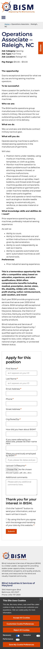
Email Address (13, 389)
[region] (21, 623)
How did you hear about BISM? (21, 429)
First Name (12, 369)
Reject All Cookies (21, 630)
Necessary (7, 635)
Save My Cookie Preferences (21, 644)
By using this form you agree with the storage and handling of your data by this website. (21, 522)
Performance (8, 639)
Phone (9, 399)
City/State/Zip (13, 419)
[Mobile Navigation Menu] (3, 17)
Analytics (27, 635)
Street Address (13, 409)
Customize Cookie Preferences (20, 624)
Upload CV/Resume (16, 466)
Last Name (12, 379)
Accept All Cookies (21, 618)
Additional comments (16, 477)
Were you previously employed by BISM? (21, 455)
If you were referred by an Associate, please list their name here (21, 441)
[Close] (40, 599)
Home (7, 24)
